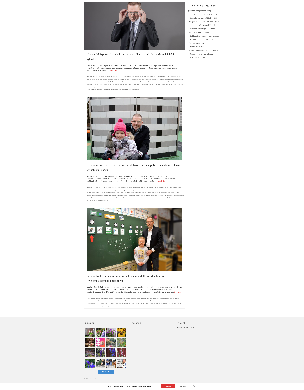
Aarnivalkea (91, 298)
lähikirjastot (119, 81)
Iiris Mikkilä (178, 190)
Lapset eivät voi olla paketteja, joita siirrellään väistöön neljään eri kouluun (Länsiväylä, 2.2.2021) (204, 25)
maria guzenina (98, 195)
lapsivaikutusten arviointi (104, 84)
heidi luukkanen (159, 190)
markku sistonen (109, 195)
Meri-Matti (154, 195)
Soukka (147, 87)
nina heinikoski (179, 195)
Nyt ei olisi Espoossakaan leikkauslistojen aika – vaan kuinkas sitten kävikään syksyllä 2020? (204, 35)
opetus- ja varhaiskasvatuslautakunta (113, 197)
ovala (140, 197)
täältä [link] (149, 386)
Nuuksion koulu (159, 84)
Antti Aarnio (115, 187)
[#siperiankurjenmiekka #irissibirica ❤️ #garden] (90, 363)
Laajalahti (104, 81)
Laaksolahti (111, 81)
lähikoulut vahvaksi (155, 81)
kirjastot (123, 79)
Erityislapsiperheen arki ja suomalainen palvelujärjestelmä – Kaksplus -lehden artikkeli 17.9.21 (203, 14)
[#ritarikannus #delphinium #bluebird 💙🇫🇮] (111, 353)
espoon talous (177, 76)
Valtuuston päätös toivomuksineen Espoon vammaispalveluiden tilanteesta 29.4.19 (204, 54)
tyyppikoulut (104, 306)
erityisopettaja (117, 76)
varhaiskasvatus (116, 89)
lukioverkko (135, 84)
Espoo (144, 76)
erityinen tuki (108, 76)
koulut (137, 192)
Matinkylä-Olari (135, 195)
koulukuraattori (146, 79)
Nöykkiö (151, 84)
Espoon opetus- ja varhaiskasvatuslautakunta (159, 76)
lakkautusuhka (173, 81)
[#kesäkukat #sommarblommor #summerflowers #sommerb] (90, 332)
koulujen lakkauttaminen (134, 79)
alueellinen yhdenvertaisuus (96, 76)
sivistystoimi (144, 303)
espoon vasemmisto (103, 79)
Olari (92, 197)
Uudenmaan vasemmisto (104, 89)
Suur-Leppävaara (174, 197)
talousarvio (173, 87)
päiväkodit (146, 197)
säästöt (142, 87)
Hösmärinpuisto (164, 298)
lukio (129, 84)
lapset (149, 192)
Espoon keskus (127, 190)
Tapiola (95, 200)
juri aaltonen (101, 192)
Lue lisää (113, 70)
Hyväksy (168, 386)
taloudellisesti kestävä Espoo (161, 87)
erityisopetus (126, 76)
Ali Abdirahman (106, 187)
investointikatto (174, 298)
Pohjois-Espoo (162, 197)
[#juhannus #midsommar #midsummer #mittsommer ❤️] (111, 332)
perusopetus (113, 87)
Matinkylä (127, 195)
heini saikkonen (169, 190)
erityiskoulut (153, 187)
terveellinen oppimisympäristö (162, 303)
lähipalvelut (165, 81)
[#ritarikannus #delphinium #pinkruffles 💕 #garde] (121, 353)
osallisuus (135, 197)
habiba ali (142, 190)
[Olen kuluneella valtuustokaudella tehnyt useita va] (111, 363)
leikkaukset (116, 84)
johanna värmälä (92, 192)
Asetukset (184, 386)
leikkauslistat (124, 84)
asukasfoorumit (123, 187)
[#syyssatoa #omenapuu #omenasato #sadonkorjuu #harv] (111, 342)
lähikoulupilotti (144, 81)
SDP (167, 197)
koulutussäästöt (178, 79)
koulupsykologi (156, 79)
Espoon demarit (101, 190)
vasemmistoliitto (126, 89)
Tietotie (179, 303)
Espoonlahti (135, 190)
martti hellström (119, 195)
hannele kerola (150, 190)
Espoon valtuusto (92, 79)
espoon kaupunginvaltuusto (114, 190)
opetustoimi (128, 197)
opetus (167, 300)
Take (151, 87)
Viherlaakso (135, 89)
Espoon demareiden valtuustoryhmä (138, 298)
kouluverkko (90, 81)
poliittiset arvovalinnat (132, 87)
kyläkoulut (98, 81)
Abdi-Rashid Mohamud (94, 187)
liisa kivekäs (171, 192)
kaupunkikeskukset (115, 79)
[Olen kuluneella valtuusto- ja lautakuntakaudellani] (100, 363)
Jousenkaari (90, 300)
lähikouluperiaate (135, 81)
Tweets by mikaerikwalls (187, 327)
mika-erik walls (143, 84)
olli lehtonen (98, 197)
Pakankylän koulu (95, 87)
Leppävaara (163, 192)
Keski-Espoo (120, 192)
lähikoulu (126, 81)
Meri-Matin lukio (145, 195)
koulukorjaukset (129, 192)
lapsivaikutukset (91, 84)
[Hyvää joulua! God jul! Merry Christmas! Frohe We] (90, 342)
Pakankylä (118, 303)
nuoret (89, 197)
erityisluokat (161, 187)
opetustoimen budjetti (170, 84)
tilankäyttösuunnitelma (93, 306)
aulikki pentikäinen (134, 187)
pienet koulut (121, 87)
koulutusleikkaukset (167, 79)
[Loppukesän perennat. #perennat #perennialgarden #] (90, 353)
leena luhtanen (155, 192)
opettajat (162, 300)
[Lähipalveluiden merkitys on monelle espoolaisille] (121, 363)
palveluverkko (105, 87)
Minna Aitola (171, 195)
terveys (174, 303)
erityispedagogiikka (136, 76)
